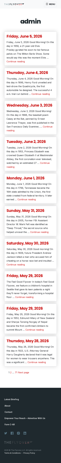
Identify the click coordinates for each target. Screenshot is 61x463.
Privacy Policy (29, 453)
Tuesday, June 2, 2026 (26, 141)
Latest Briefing (11, 399)
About (7, 406)
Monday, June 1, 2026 (25, 178)
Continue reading (16, 61)
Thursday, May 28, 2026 (28, 340)
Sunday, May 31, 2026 (25, 210)
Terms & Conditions (12, 453)
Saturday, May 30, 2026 (28, 243)
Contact (8, 412)
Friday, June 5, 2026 (24, 36)
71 (16, 372)
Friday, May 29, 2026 (25, 275)
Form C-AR (10, 424)
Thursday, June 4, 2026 (27, 72)
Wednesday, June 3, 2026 (29, 105)
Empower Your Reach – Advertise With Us (25, 418)
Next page (23, 372)
